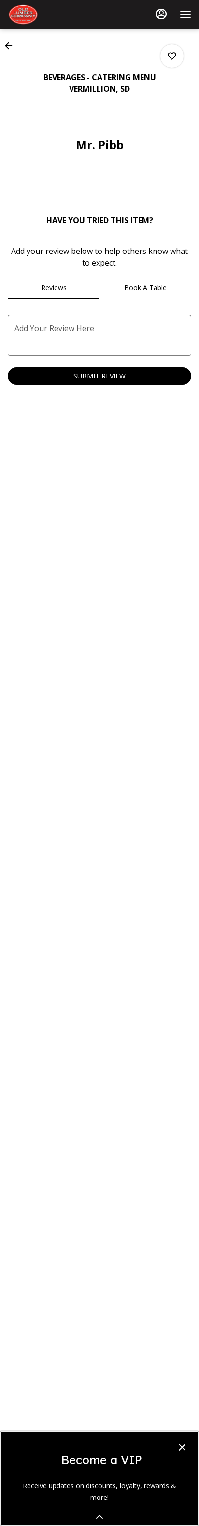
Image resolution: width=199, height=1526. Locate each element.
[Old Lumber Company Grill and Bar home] (51, 14)
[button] (11, 46)
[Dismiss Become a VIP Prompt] (182, 1447)
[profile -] (161, 14)
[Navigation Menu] (185, 14)
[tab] (54, 287)
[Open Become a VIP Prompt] (99, 1517)
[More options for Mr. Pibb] (172, 56)
